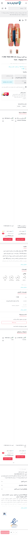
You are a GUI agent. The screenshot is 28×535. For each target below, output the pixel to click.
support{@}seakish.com (19, 474)
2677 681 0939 (21, 472)
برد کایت (16, 13)
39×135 (24, 106)
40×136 (18, 106)
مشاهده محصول (20, 239)
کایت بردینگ (21, 13)
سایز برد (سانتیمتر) (22, 104)
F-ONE (23, 69)
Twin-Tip (12, 13)
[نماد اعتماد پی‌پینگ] (4, 514)
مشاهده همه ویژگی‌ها (7, 82)
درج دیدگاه (14, 322)
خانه (26, 13)
